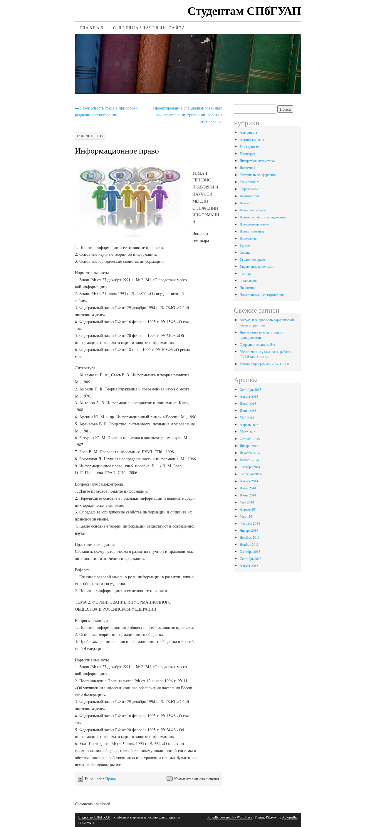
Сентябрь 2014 (250, 473)
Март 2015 (248, 431)
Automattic (289, 817)
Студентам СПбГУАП (244, 10)
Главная (92, 27)
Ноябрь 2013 (249, 544)
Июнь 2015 (248, 410)
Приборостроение (253, 210)
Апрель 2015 (249, 424)
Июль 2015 (248, 403)
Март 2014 (248, 516)
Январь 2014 (249, 530)
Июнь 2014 (248, 495)
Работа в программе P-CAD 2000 (264, 363)
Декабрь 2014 (250, 452)
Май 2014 (247, 502)
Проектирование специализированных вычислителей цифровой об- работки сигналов (187, 115)
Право (110, 778)
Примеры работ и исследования (263, 217)
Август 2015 (249, 396)
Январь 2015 (249, 445)
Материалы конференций (258, 174)
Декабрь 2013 (250, 537)
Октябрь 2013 (250, 551)
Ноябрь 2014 (249, 459)
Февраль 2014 (250, 523)
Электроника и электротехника (262, 294)
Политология (249, 195)
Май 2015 (247, 417)
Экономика (248, 287)
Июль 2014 (248, 488)
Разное (245, 245)
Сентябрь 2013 (250, 558)
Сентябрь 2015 (250, 389)
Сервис (245, 252)
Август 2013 (249, 565)
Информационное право (117, 150)
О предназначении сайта (149, 27)
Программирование (254, 224)
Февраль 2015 (250, 438)
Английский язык (253, 139)
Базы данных (249, 146)
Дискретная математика (257, 160)
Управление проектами (256, 266)
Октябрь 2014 (250, 466)
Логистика (247, 167)
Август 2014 (249, 481)
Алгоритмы (248, 132)
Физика (245, 273)
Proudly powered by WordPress (229, 817)
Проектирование (252, 231)
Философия (248, 280)
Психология (249, 238)
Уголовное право (252, 259)
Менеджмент (249, 181)
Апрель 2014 (249, 509)
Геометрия (247, 153)
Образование (249, 188)
